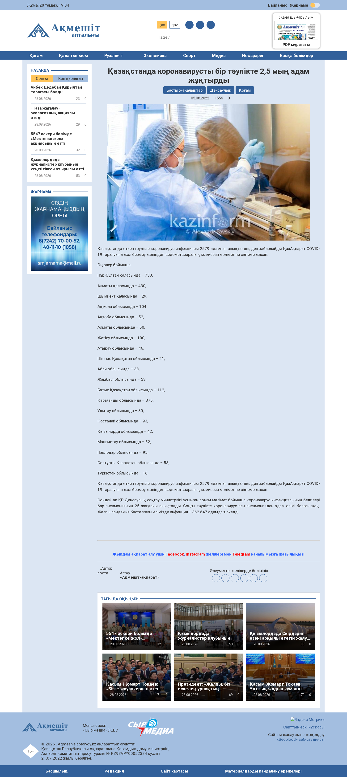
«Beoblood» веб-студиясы (301, 739)
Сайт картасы (174, 771)
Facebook (174, 554)
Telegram (241, 554)
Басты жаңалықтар (185, 90)
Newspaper (253, 55)
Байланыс (278, 5)
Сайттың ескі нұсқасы (304, 727)
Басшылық (57, 771)
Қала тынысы (73, 55)
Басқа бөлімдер (296, 55)
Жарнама (299, 5)
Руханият (113, 55)
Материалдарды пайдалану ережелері (263, 771)
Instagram (195, 554)
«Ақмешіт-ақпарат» (139, 577)
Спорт (189, 55)
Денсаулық (220, 90)
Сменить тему (315, 5)
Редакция (114, 771)
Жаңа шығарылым (298, 17)
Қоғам (36, 55)
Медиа (219, 55)
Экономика (155, 55)
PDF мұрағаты (296, 44)
